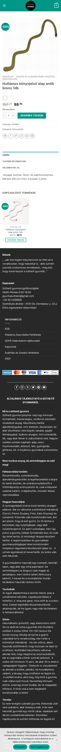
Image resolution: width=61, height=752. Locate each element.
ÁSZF (8, 358)
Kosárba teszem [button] (15, 240)
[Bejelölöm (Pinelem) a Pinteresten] (27, 136)
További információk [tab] (14, 161)
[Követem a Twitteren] (33, 387)
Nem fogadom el (39, 747)
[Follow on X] (27, 387)
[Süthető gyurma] (30, 5)
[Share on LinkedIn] (32, 136)
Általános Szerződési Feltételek (23, 334)
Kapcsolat (10, 346)
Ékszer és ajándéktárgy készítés (35, 76)
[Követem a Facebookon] (16, 387)
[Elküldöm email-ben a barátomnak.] (21, 136)
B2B (7, 328)
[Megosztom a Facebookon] (10, 136)
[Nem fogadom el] (57, 741)
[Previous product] (5, 98)
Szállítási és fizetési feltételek (22, 352)
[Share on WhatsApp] (5, 136)
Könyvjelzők (9, 79)
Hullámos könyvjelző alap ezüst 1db (16, 230)
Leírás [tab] (5, 155)
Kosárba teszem (31, 115)
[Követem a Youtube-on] (44, 387)
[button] (4, 5)
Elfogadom (20, 747)
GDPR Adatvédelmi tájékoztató (22, 340)
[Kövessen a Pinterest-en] (38, 387)
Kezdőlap (8, 76)
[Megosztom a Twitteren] (16, 136)
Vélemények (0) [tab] (11, 167)
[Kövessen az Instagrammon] (22, 387)
